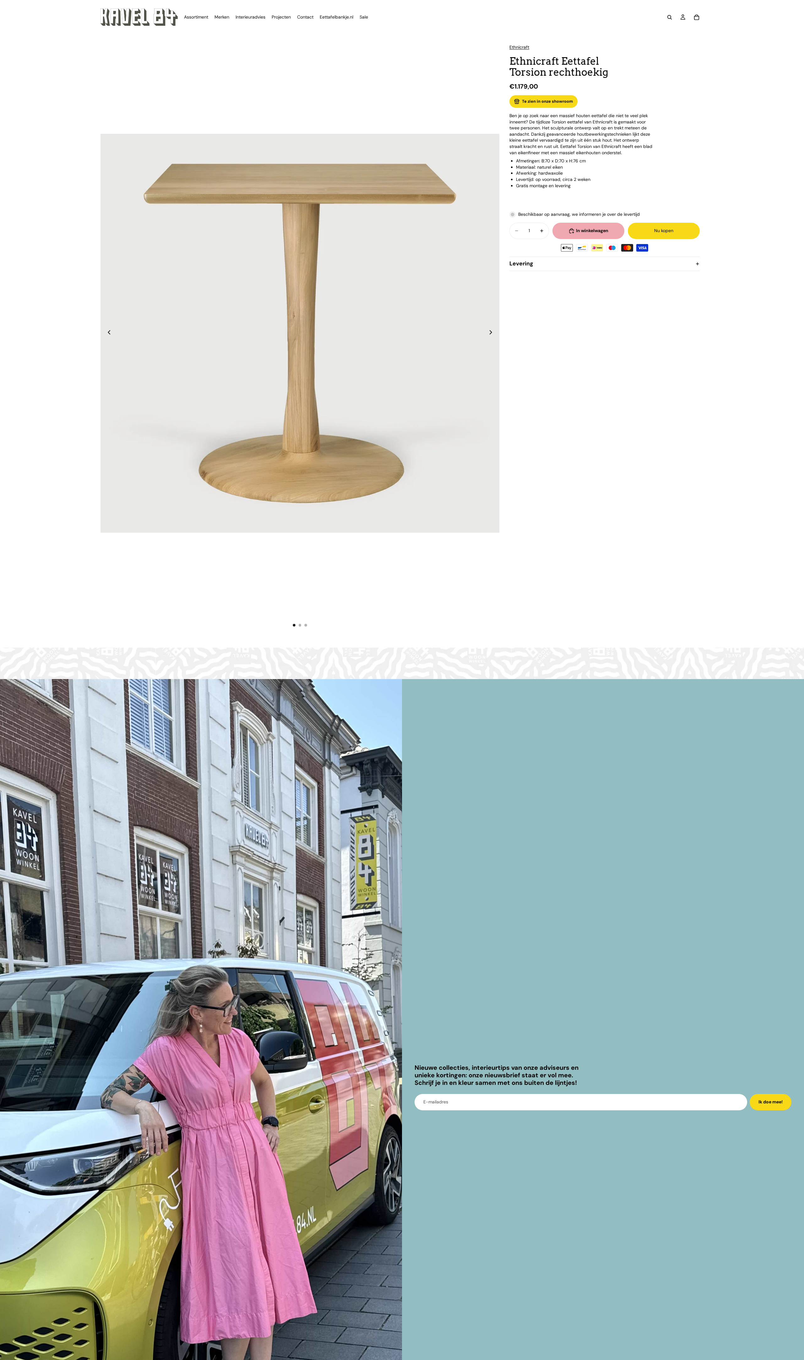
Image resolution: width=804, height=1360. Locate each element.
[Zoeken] (669, 17)
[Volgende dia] (492, 333)
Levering (521, 263)
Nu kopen (663, 230)
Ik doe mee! (770, 1102)
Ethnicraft (519, 47)
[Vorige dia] (107, 333)
